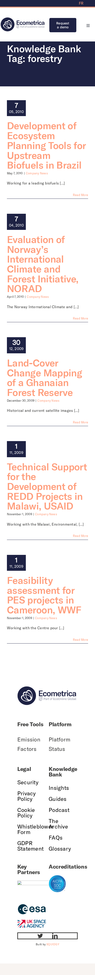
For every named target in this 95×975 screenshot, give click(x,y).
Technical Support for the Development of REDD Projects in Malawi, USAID (47, 486)
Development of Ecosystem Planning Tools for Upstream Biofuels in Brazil (46, 145)
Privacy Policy (26, 796)
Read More (80, 195)
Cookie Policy (26, 812)
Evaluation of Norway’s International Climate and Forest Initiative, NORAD (42, 264)
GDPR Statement (30, 846)
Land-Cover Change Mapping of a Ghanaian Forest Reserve (44, 377)
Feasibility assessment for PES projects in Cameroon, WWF (44, 595)
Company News (37, 173)
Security (28, 782)
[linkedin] (55, 936)
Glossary (60, 848)
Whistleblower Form (35, 829)
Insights (59, 787)
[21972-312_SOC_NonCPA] (57, 877)
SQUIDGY (52, 944)
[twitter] (40, 936)
